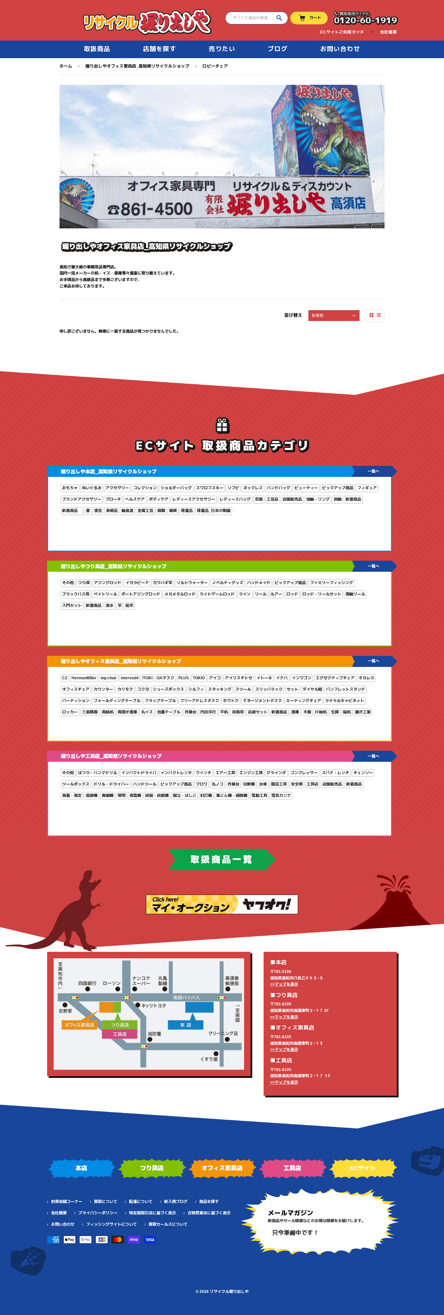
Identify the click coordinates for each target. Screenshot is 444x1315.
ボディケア (158, 499)
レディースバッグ (235, 499)
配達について (140, 1201)
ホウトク (231, 700)
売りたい (222, 48)
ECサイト (362, 1168)
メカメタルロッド (180, 594)
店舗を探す (159, 48)
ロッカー (70, 712)
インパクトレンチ (176, 773)
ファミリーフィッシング (331, 583)
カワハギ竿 (162, 583)
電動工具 (259, 795)
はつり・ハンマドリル (97, 773)
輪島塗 (127, 510)
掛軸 (338, 499)
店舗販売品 (292, 499)
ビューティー (306, 488)
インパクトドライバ (138, 773)
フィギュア (367, 488)
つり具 (84, 583)
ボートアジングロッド (140, 594)
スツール (243, 689)
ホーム (65, 66)
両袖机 (107, 712)
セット (292, 689)
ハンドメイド (258, 583)
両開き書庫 (127, 712)
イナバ (282, 678)
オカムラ (366, 678)
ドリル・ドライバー (111, 784)
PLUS (183, 678)
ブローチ (113, 499)
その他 (68, 583)
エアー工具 (225, 773)
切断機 (249, 784)
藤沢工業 (363, 712)
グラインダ (276, 773)
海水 (109, 605)
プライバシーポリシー (97, 1213)
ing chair (109, 678)
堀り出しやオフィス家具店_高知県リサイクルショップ (137, 66)
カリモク (125, 689)
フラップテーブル (160, 700)
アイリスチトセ (238, 678)
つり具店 (151, 1168)
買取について (105, 1201)
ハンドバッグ (278, 488)
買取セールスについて (168, 1224)
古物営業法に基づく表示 (209, 1213)
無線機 (107, 795)
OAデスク (165, 678)
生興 (335, 712)
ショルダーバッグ (176, 488)
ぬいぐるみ (91, 488)
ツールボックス (75, 784)
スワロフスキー (209, 488)
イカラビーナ (137, 583)
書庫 (295, 712)
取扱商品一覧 (222, 859)
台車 (263, 784)
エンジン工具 (251, 773)
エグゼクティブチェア (335, 678)
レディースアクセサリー (193, 499)
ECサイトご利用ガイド (342, 32)
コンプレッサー (304, 773)
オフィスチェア (75, 689)
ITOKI (147, 678)
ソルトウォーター (192, 583)
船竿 (129, 605)
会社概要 (388, 32)
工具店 (312, 784)
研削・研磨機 (157, 795)
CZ (64, 678)
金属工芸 (145, 510)
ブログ (278, 48)
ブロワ (201, 784)
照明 (121, 795)
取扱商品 (97, 48)
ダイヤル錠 (312, 689)
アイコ (215, 678)
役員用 (238, 712)
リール (261, 594)
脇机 (347, 712)
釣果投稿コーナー (66, 1201)
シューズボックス (168, 689)
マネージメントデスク (262, 700)
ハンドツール (144, 784)
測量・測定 (72, 795)
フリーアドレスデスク (199, 700)
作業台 (190, 712)
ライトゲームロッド (217, 594)
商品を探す (209, 1201)
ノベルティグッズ (227, 583)
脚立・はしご (184, 795)
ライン (245, 594)
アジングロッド (107, 583)
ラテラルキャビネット (344, 700)
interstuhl (129, 678)
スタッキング (219, 689)
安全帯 (297, 784)
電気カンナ (281, 795)
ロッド (292, 594)
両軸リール (355, 594)
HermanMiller (84, 678)
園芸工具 (279, 784)
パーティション (75, 700)
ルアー (276, 594)
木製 (307, 712)
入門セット (72, 605)
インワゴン (301, 678)
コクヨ (143, 689)
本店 (81, 1168)
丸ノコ (217, 784)
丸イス (147, 712)
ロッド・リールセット (321, 594)
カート (315, 17)
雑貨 (173, 510)
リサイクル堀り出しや (229, 1291)
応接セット (258, 712)
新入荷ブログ (176, 1201)
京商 (259, 499)
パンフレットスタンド (345, 689)
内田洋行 (208, 712)
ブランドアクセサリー (81, 499)
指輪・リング (318, 499)
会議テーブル (168, 712)
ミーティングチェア (303, 700)
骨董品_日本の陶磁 (213, 510)
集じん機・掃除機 (231, 795)
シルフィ (196, 689)
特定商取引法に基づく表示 (152, 1213)
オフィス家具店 (222, 1168)
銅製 (161, 510)
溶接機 (92, 795)
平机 (224, 712)
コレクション (145, 488)
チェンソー (363, 773)
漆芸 (98, 510)
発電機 (135, 795)
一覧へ (373, 471)
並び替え (293, 315)
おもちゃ (70, 488)
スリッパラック (268, 689)
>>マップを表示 (284, 984)
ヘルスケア (135, 499)
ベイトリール (105, 594)
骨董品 (187, 510)
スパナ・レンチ (335, 773)
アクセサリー (117, 488)
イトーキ (264, 678)
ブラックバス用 (75, 594)
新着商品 (353, 499)
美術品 (112, 510)
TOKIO (199, 678)
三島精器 (90, 712)
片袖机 (321, 712)
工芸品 (272, 499)
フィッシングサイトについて (111, 1224)
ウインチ (203, 773)
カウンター (103, 689)
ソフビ (233, 488)
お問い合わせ (340, 48)
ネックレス (253, 488)
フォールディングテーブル (117, 700)
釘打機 (206, 795)
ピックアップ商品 (337, 488)
